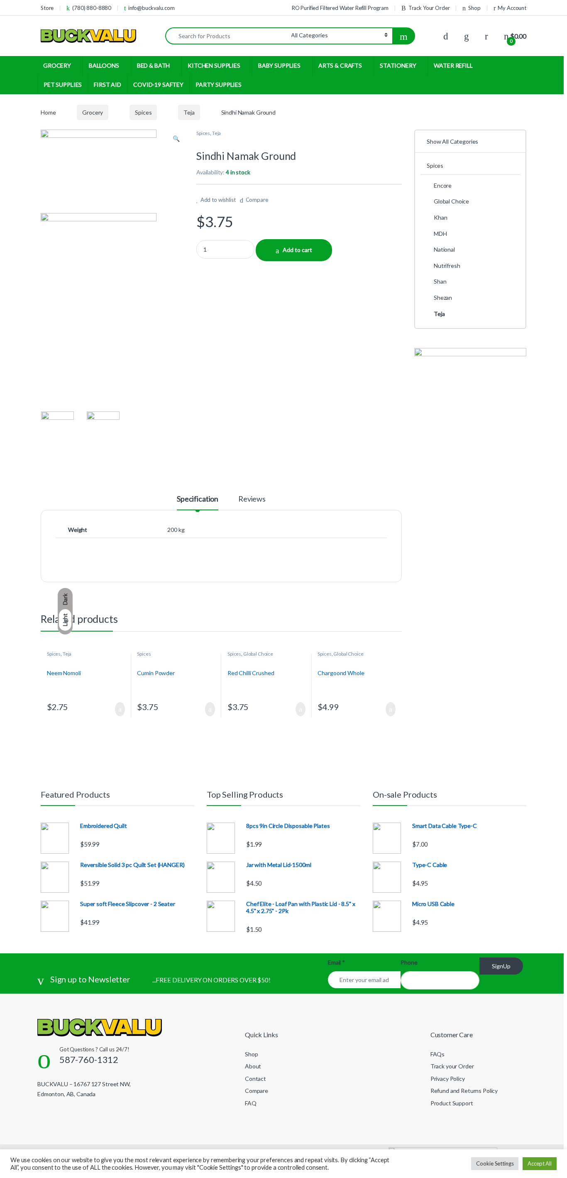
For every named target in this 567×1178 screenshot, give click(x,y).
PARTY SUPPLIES (219, 84)
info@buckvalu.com (151, 8)
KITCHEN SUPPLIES (214, 65)
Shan (440, 281)
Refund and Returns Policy (464, 1090)
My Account (512, 8)
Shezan (443, 297)
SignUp (501, 966)
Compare (257, 199)
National (444, 249)
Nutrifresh (447, 265)
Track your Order (452, 1066)
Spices (143, 112)
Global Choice (258, 654)
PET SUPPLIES (63, 84)
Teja (188, 112)
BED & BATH (153, 65)
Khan (440, 217)
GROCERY (57, 65)
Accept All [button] (540, 1163)
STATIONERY (398, 65)
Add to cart (297, 249)
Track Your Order (429, 8)
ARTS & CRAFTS (340, 65)
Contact (255, 1078)
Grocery (92, 112)
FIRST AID (107, 84)
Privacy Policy (447, 1078)
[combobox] (228, 35)
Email (336, 962)
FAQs (437, 1054)
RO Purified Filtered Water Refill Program (340, 8)
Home (48, 112)
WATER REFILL (453, 65)
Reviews (252, 499)
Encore (443, 185)
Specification (197, 499)
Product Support (451, 1103)
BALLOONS (104, 65)
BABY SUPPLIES (279, 65)
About (253, 1066)
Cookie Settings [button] (494, 1163)
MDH (440, 233)
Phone (409, 962)
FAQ (251, 1103)
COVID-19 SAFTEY (158, 84)
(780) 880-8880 (91, 8)
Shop (474, 8)
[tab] (197, 502)
